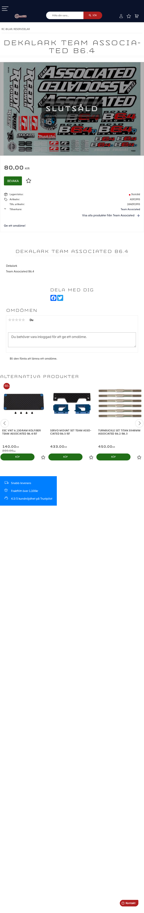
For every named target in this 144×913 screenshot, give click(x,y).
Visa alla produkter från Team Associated (108, 215)
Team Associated (130, 209)
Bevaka (13, 181)
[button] (5, 9)
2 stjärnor (13, 320)
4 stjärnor (20, 320)
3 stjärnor (16, 320)
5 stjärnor (23, 320)
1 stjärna (9, 320)
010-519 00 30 (15, 2)
